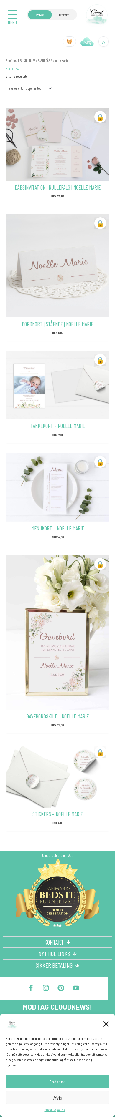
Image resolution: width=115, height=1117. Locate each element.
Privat (40, 15)
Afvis (57, 1098)
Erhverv (64, 15)
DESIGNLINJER (26, 60)
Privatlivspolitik (55, 1110)
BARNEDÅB (44, 60)
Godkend (58, 1081)
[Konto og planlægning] (87, 41)
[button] (106, 1024)
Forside (11, 60)
